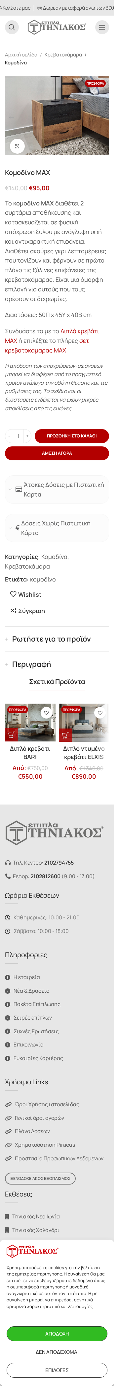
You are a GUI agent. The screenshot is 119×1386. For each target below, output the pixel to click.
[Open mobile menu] (102, 27)
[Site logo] (57, 27)
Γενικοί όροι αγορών (39, 1113)
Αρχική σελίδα (21, 54)
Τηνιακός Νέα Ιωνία (36, 1212)
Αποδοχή (57, 1333)
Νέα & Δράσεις (31, 986)
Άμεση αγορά (57, 449)
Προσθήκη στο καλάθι (72, 432)
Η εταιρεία (27, 973)
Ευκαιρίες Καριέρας (38, 1054)
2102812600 (45, 872)
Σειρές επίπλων (33, 1013)
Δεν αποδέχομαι (57, 1351)
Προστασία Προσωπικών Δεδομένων (59, 1154)
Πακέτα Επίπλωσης (37, 1000)
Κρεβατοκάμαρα (63, 54)
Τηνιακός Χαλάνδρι (36, 1226)
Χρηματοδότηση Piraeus (45, 1140)
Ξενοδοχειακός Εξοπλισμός (40, 1174)
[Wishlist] (46, 709)
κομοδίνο (43, 575)
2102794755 (59, 858)
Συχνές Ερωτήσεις (36, 1027)
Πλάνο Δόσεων (32, 1127)
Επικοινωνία (29, 1040)
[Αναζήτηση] (12, 27)
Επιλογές (57, 1370)
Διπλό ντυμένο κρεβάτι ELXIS (84, 748)
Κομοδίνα (16, 62)
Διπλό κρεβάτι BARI (30, 748)
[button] (11, 115)
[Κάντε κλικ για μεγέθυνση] (17, 142)
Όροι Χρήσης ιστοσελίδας (47, 1100)
